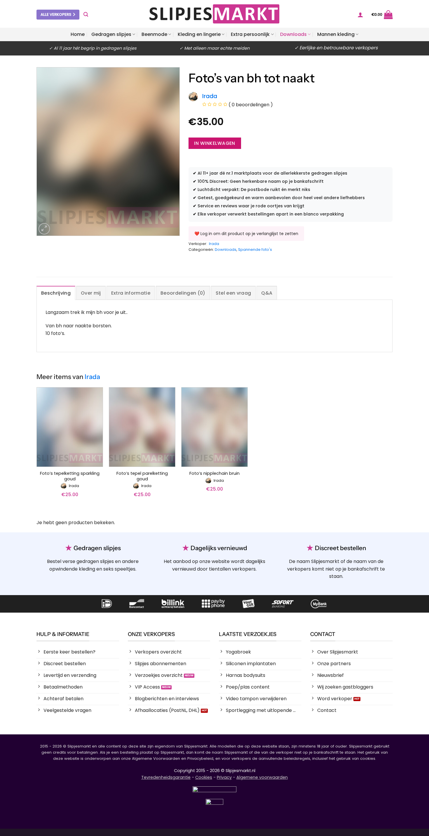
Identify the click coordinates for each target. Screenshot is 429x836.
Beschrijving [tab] (56, 293)
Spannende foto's (255, 249)
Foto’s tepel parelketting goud (142, 476)
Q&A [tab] (266, 293)
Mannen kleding (336, 34)
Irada (214, 243)
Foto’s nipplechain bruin (214, 473)
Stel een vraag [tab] (233, 293)
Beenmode (154, 34)
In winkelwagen (214, 143)
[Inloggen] (360, 14)
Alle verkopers (56, 14)
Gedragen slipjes (111, 34)
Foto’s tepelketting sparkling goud (70, 476)
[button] (85, 14)
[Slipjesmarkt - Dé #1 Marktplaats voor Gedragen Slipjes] (214, 14)
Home (78, 34)
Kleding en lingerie (199, 34)
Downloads (293, 34)
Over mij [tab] (91, 293)
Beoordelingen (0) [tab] (183, 293)
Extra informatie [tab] (130, 293)
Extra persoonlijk (250, 34)
